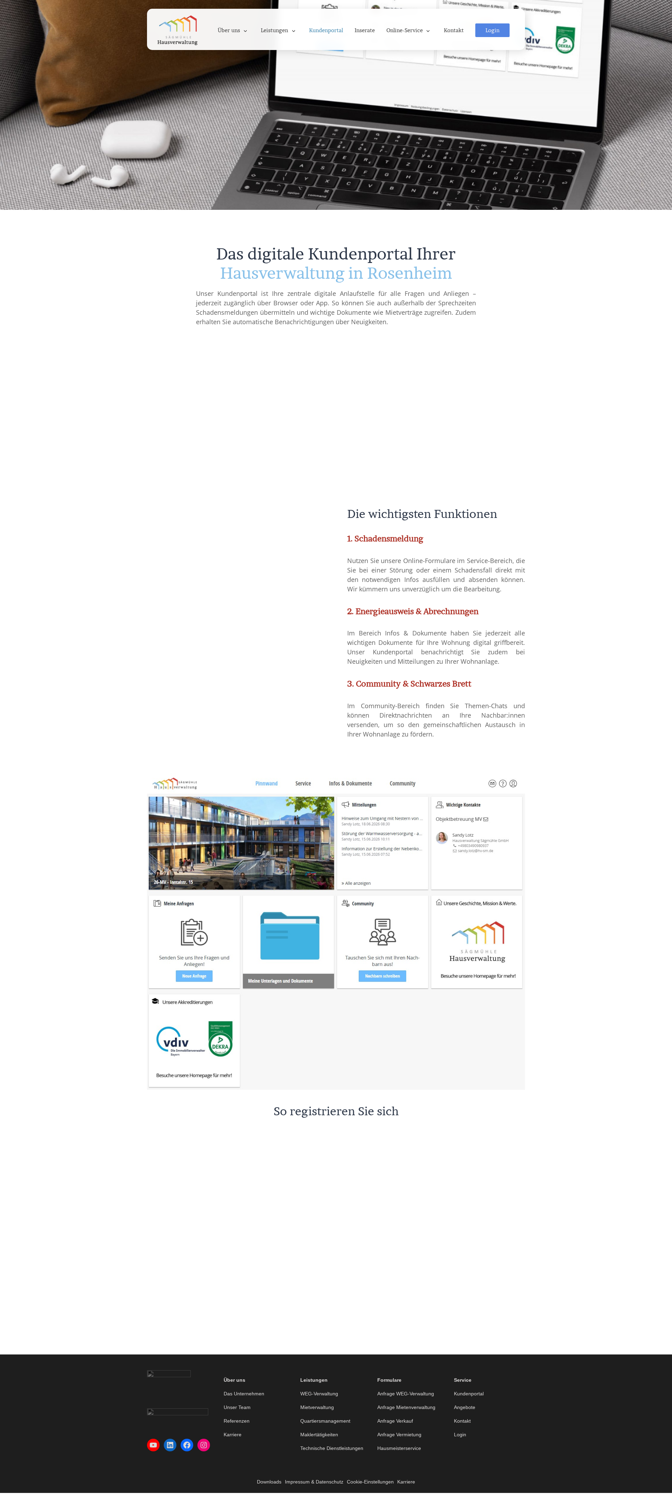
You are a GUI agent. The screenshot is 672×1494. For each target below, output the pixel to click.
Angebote (464, 1407)
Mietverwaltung (317, 1407)
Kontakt (462, 1421)
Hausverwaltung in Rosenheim (336, 273)
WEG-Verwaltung (319, 1393)
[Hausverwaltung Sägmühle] (177, 29)
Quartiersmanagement (325, 1421)
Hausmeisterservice (399, 1448)
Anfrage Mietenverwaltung (406, 1407)
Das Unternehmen (244, 1393)
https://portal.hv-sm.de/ (336, 1197)
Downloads (269, 1482)
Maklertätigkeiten (319, 1434)
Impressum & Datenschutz (314, 1482)
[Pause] (312, 698)
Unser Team (237, 1407)
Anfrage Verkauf (395, 1421)
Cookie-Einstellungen (370, 1482)
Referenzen (237, 1421)
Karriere (232, 1434)
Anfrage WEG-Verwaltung (405, 1393)
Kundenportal (469, 1393)
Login (460, 1434)
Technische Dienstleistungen (331, 1448)
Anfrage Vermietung (399, 1434)
